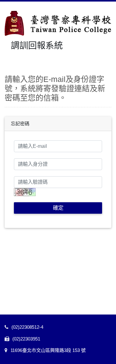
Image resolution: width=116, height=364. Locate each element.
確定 (58, 208)
